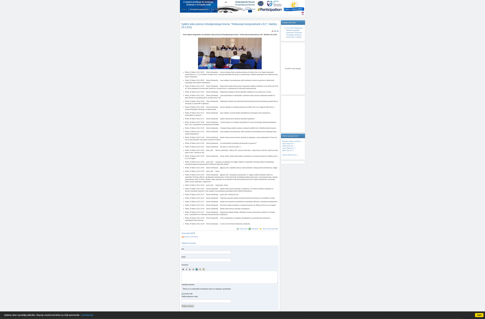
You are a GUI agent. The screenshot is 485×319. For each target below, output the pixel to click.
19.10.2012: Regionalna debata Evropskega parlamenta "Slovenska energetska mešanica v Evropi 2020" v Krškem (294, 32)
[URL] (196, 269)
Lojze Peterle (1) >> (289, 148)
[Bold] (183, 269)
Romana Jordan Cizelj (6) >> (292, 141)
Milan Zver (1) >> (288, 150)
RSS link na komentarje (191, 236)
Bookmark (255, 229)
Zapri (479, 315)
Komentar (184, 265)
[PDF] (272, 31)
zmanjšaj (184, 285)
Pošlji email (244, 229)
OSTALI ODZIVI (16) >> (290, 155)
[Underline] (189, 269)
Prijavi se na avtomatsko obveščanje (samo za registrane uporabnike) (207, 289)
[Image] (200, 269)
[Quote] (203, 269)
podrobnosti (87, 315)
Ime (182, 249)
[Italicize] (186, 269)
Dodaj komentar (187, 306)
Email (183, 257)
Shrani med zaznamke (270, 229)
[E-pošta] (277, 31)
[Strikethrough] (193, 269)
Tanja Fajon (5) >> (288, 144)
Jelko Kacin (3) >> (288, 146)
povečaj (191, 285)
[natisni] (275, 31)
